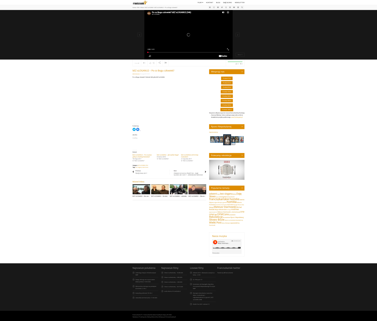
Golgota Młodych (218, 202)
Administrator (136, 74)
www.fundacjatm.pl (237, 117)
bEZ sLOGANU (141, 165)
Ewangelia (222, 197)
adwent (213, 193)
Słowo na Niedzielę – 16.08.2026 (173, 273)
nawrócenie (212, 212)
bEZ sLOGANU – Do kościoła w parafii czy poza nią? (168, 196)
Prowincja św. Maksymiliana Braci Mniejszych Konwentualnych (157, 317)
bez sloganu (138, 167)
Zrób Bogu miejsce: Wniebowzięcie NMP (145, 274)
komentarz (218, 204)
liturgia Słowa (237, 204)
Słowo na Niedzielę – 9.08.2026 (173, 277)
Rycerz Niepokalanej (237, 217)
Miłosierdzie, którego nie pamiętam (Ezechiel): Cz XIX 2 (145, 287)
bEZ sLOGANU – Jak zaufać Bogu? (168, 155)
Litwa (242, 204)
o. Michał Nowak (235, 212)
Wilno (223, 223)
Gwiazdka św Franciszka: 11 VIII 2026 (146, 298)
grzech (224, 202)
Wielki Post (215, 222)
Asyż (218, 194)
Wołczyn (227, 223)
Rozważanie (226, 217)
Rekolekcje (216, 217)
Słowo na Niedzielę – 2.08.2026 (173, 282)
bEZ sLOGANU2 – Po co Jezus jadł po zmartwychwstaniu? (142, 156)
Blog (218, 2)
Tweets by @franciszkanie (225, 273)
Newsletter (239, 2)
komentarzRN (225, 204)
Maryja (211, 207)
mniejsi (229, 209)
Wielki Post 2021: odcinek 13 (201, 304)
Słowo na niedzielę (230, 220)
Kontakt (209, 2)
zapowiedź (234, 223)
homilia (232, 202)
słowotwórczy (239, 220)
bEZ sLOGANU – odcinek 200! (180, 196)
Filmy (200, 2)
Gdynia (211, 202)
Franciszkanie (230, 197)
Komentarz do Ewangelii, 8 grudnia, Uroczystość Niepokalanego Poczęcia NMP (204, 286)
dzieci (217, 197)
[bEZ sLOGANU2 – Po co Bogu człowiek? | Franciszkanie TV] (140, 2)
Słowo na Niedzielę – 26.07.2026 (173, 286)
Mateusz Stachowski (225, 206)
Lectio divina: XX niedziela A (172, 291)
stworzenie (145, 167)
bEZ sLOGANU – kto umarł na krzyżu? (145, 196)
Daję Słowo (227, 2)
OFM (242, 212)
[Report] (166, 63)
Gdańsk (242, 200)
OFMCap (213, 214)
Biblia (234, 194)
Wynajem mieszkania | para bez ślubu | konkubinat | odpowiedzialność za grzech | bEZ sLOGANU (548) (203, 296)
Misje (216, 209)
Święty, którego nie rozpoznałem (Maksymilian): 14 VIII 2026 (145, 281)
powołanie (232, 215)
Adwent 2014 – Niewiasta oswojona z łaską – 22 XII (204, 274)
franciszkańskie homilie (224, 199)
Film (147, 165)
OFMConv (223, 214)
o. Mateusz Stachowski (223, 212)
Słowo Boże (216, 219)
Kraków (231, 205)
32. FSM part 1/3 (197, 279)
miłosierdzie (222, 209)
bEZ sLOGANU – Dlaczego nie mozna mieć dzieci (204, 196)
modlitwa (235, 209)
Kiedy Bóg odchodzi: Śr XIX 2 (143, 293)
